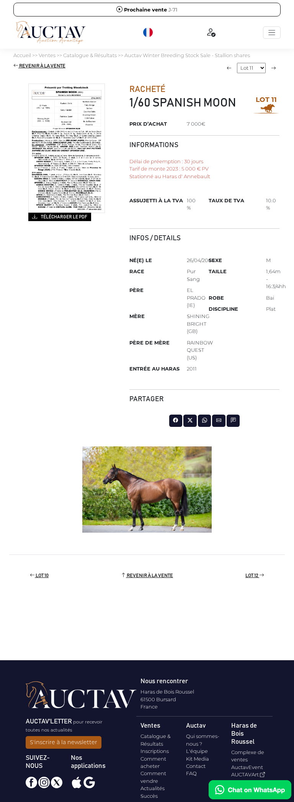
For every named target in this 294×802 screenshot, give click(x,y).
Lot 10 (42, 575)
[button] (148, 32)
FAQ (191, 773)
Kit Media (197, 759)
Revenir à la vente (41, 66)
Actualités (152, 788)
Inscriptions (154, 751)
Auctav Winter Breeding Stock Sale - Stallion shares (187, 55)
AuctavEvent (247, 767)
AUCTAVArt (245, 774)
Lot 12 (252, 575)
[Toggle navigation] (272, 32)
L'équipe (197, 751)
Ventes (47, 55)
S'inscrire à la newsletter (63, 742)
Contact (196, 766)
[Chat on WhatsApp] (250, 789)
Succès (149, 796)
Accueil (22, 55)
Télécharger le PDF (63, 217)
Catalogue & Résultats (90, 55)
